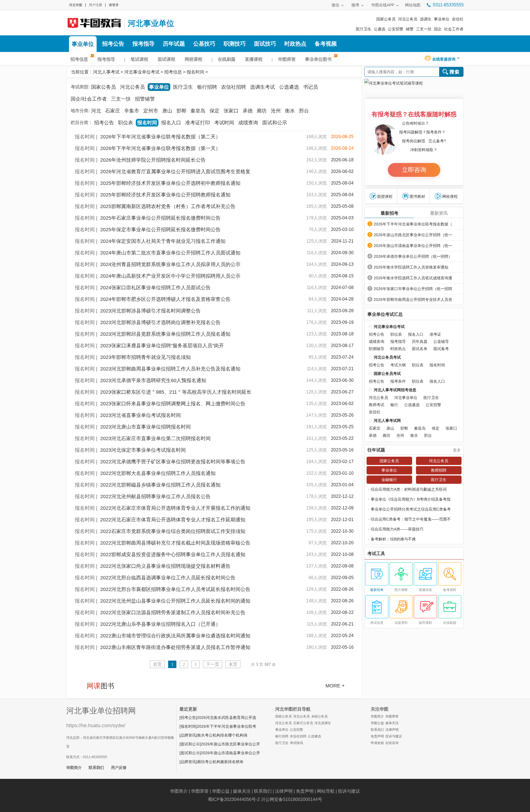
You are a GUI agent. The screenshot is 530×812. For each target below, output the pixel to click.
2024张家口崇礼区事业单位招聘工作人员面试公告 (155, 287)
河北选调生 (322, 723)
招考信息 (79, 59)
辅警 (410, 29)
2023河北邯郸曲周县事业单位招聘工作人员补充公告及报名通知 (170, 369)
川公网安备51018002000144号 (291, 799)
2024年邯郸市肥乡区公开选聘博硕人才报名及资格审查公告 (165, 299)
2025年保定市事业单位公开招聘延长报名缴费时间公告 (160, 229)
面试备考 (441, 348)
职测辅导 (376, 348)
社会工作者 (453, 29)
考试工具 (376, 553)
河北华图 (75, 5)
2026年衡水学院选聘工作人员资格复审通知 (411, 267)
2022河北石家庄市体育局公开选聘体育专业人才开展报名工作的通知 (175, 508)
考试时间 (224, 122)
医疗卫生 (363, 29)
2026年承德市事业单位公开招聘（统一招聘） (413, 256)
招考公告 (113, 44)
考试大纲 (398, 365)
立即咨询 (414, 169)
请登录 (114, 5)
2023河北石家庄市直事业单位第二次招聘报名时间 (155, 438)
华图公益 (377, 723)
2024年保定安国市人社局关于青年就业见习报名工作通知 (163, 241)
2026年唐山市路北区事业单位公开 (230, 744)
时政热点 (295, 44)
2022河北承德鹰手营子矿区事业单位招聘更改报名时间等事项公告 (172, 461)
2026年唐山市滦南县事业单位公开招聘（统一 (413, 245)
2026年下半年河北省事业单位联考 (226, 726)
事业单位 (441, 19)
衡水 (290, 111)
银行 (394, 405)
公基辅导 (441, 341)
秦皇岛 (197, 111)
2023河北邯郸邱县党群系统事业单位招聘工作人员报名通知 (165, 334)
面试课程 (166, 59)
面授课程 (385, 196)
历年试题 (174, 44)
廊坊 (262, 111)
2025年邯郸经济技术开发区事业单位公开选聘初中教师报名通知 (170, 183)
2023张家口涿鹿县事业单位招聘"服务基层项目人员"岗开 (162, 345)
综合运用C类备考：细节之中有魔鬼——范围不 (411, 519)
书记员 (310, 87)
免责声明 (377, 736)
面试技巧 (265, 44)
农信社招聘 (233, 87)
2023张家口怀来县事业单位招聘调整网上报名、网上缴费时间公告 (172, 403)
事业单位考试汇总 (385, 314)
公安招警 (395, 29)
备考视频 (326, 44)
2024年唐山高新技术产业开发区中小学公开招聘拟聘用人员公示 (170, 276)
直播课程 (254, 59)
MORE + (335, 686)
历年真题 (419, 341)
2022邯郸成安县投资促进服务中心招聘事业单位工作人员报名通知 (172, 554)
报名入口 (171, 122)
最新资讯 (439, 213)
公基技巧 (204, 44)
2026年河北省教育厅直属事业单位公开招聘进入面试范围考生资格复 (175, 171)
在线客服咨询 (443, 59)
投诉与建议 (393, 736)
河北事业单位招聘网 (101, 710)
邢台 (304, 111)
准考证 (435, 334)
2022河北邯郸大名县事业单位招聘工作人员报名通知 (158, 473)
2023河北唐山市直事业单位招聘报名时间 (145, 427)
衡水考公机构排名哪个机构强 (222, 735)
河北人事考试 (106, 72)
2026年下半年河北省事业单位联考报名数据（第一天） (160, 148)
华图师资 (287, 59)
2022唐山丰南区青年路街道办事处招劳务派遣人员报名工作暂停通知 (175, 647)
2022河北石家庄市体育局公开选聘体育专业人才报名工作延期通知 (172, 519)
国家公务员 (386, 19)
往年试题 (376, 450)
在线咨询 (392, 743)
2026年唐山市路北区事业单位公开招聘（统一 (413, 235)
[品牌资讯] (188, 735)
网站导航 (326, 791)
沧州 (276, 111)
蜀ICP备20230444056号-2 (234, 799)
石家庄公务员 (303, 723)
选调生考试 (262, 87)
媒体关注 (392, 723)
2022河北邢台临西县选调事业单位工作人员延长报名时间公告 (167, 577)
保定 (214, 111)
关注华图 (379, 709)
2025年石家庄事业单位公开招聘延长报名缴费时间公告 (160, 218)
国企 (438, 29)
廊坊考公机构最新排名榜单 (220, 762)
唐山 (167, 111)
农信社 (457, 19)
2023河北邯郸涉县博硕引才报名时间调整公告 (150, 311)
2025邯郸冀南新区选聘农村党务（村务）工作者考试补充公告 (167, 206)
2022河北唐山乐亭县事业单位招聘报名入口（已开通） (160, 624)
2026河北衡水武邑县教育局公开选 (226, 717)
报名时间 (195, 72)
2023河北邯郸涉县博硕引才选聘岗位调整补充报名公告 (160, 322)
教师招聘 (438, 470)
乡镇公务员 (319, 716)
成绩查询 (248, 122)
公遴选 (379, 29)
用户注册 (95, 5)
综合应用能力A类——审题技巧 (397, 529)
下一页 (212, 664)
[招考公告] (188, 717)
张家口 (231, 111)
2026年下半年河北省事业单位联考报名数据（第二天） (160, 137)
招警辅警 (145, 99)
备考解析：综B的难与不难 (393, 539)
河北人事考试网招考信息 (395, 390)
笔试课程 (139, 59)
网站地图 (412, 5)
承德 (248, 111)
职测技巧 (235, 44)
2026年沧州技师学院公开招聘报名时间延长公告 (153, 160)
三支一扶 (423, 29)
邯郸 (181, 111)
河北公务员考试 (387, 357)
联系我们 (96, 767)
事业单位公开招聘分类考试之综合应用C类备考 (411, 509)
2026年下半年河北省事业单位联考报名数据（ (413, 224)
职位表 (125, 122)
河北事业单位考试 (142, 72)
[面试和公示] (190, 744)
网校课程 (193, 59)
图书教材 (417, 196)
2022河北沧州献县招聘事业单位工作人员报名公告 (155, 496)
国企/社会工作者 (89, 99)
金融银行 (389, 479)
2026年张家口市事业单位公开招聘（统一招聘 (413, 289)
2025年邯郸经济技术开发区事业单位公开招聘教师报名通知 (165, 195)
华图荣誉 (392, 716)
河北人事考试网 (93, 23)
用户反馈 (118, 767)
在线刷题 (226, 59)
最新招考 (389, 213)
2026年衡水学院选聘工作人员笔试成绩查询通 (413, 278)
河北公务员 (407, 19)
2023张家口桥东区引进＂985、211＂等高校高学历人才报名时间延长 (175, 392)
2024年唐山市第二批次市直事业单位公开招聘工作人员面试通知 (170, 253)
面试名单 (419, 348)
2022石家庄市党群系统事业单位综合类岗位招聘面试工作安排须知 (172, 531)
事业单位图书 (318, 59)
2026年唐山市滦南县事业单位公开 (230, 753)
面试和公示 (274, 122)
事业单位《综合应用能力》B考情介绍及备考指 (411, 499)
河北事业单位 (151, 23)
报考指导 (143, 44)
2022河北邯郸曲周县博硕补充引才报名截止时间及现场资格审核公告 (175, 543)
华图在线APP (382, 5)
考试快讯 (296, 743)
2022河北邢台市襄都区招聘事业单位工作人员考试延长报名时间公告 (175, 589)
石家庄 (112, 111)
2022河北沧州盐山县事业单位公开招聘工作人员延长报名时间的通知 (175, 601)
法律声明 (392, 730)
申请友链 (377, 743)
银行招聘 (207, 87)
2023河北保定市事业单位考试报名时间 (143, 450)
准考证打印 (197, 122)
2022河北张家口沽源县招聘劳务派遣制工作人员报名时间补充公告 (172, 612)
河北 (96, 111)
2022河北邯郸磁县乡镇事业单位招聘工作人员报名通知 (160, 485)
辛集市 (131, 111)
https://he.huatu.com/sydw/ (95, 725)
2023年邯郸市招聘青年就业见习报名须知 (145, 357)
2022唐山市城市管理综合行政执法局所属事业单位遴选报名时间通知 (175, 635)
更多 (457, 450)
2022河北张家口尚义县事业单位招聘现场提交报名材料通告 (165, 566)
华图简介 (74, 767)
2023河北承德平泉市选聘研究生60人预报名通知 (153, 380)
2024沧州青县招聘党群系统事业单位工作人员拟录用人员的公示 (170, 264)
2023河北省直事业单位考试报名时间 (140, 415)
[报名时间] (188, 726)
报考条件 (398, 381)
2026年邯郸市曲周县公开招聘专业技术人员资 (413, 299)
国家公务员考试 (387, 373)
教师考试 (376, 405)
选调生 (425, 19)
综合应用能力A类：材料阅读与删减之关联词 (409, 489)
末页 (233, 664)
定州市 (150, 111)
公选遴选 (289, 87)
